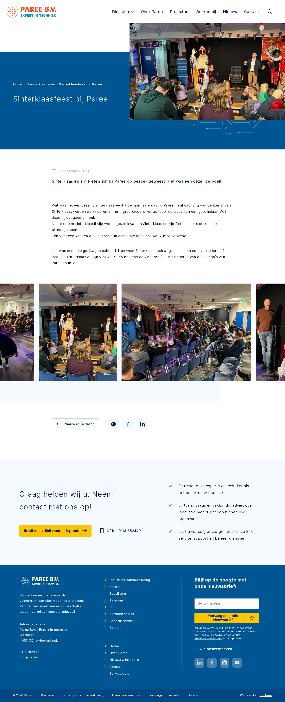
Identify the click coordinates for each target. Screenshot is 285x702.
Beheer (115, 628)
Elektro (115, 587)
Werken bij (205, 11)
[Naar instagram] (224, 663)
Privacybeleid (218, 634)
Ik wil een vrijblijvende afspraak (51, 531)
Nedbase (266, 695)
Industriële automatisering (130, 580)
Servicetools (119, 673)
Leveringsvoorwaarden (164, 695)
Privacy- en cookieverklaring (84, 695)
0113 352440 (30, 652)
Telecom (116, 600)
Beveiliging (118, 593)
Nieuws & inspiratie (124, 660)
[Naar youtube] (237, 663)
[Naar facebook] (212, 663)
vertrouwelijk (215, 627)
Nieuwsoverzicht (79, 424)
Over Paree (152, 11)
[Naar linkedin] (199, 663)
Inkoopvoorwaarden (126, 695)
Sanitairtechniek (122, 621)
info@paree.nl (30, 657)
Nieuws (230, 11)
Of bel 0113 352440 (124, 531)
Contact (251, 11)
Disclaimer (48, 695)
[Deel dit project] (113, 424)
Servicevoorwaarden (208, 638)
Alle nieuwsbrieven (215, 649)
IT (111, 607)
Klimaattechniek (122, 614)
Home (114, 646)
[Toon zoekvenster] (270, 11)
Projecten (179, 11)
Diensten (120, 11)
